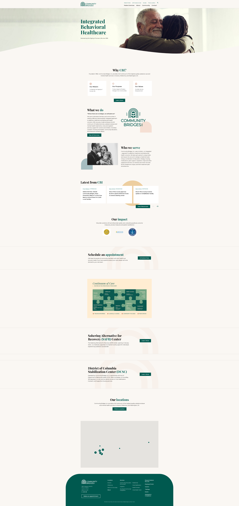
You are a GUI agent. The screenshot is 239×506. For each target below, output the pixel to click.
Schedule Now (144, 258)
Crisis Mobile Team (136, 490)
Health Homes (136, 487)
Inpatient (122, 486)
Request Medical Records (149, 481)
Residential (135, 482)
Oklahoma (110, 485)
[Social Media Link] (83, 491)
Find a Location (151, 2)
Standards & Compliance (148, 495)
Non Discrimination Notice (118, 501)
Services (122, 480)
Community (146, 5)
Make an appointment (91, 496)
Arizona (109, 482)
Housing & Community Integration (125, 489)
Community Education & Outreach (125, 483)
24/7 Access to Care (136, 2)
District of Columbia (112, 487)
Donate (144, 2)
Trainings (147, 489)
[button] (95, 452)
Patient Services (129, 5)
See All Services (94, 135)
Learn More (119, 100)
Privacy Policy (110, 501)
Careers (147, 486)
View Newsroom (143, 206)
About (138, 5)
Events (146, 491)
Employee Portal (149, 484)
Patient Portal (127, 2)
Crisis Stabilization (136, 485)
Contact (154, 5)
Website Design (126, 501)
